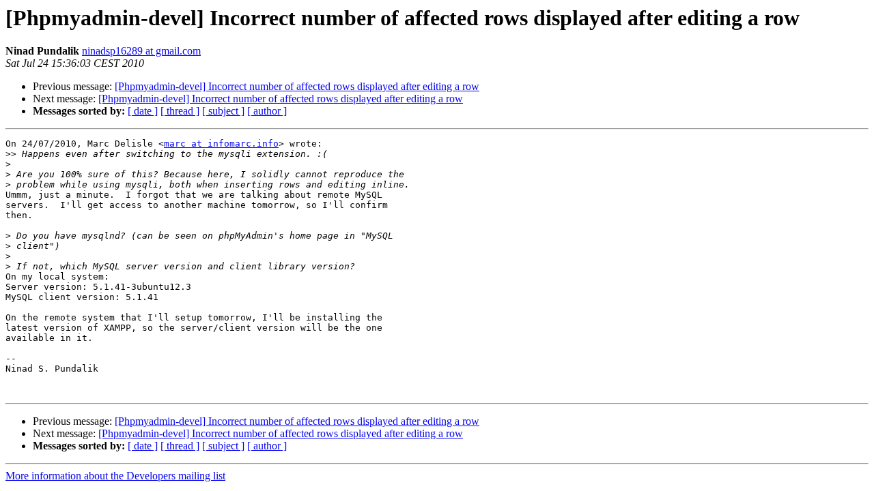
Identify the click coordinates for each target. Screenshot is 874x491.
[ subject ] (223, 111)
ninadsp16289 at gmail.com (141, 51)
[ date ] (143, 111)
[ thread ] (179, 111)
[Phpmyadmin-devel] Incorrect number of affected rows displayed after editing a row (297, 86)
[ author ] (267, 111)
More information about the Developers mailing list (115, 475)
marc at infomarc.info (221, 143)
